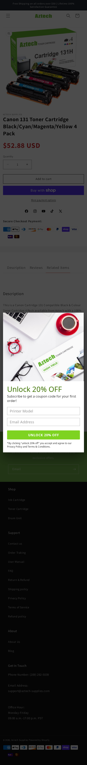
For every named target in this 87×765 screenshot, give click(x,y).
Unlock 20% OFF (43, 435)
